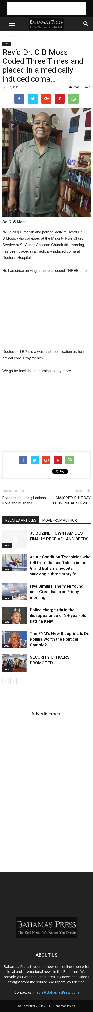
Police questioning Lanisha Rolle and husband (24, 500)
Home (6, 36)
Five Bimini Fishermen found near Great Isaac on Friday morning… (56, 592)
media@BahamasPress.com (56, 992)
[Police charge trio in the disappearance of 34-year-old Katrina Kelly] (14, 615)
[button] (86, 24)
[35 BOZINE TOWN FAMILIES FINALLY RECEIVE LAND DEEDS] (14, 539)
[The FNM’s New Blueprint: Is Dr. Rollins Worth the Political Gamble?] (14, 639)
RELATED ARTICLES (20, 520)
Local (19, 36)
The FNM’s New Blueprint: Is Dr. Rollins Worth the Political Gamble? (59, 639)
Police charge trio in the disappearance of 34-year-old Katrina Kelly (58, 615)
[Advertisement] (46, 8)
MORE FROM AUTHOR (59, 520)
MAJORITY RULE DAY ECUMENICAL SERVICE (72, 500)
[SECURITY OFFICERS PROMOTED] (14, 663)
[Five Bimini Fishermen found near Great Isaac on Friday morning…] (14, 591)
